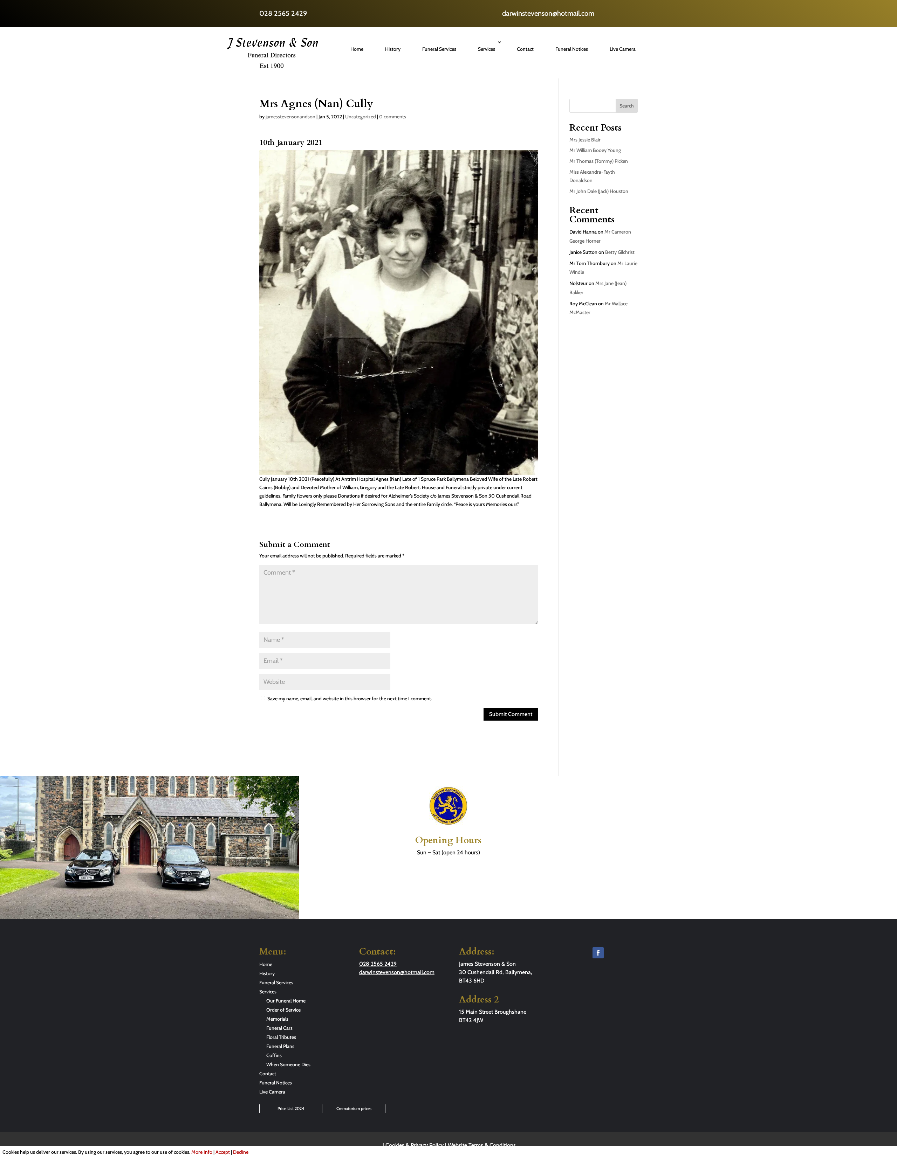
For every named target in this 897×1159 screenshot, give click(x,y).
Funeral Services (439, 49)
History (392, 49)
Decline (240, 1152)
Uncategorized (360, 116)
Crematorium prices (353, 1108)
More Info (201, 1152)
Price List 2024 (291, 1108)
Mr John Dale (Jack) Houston (598, 191)
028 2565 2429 (283, 13)
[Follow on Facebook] (598, 952)
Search (626, 106)
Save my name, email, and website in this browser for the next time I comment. (349, 698)
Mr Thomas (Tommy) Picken (598, 161)
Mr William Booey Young (595, 150)
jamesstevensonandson (290, 116)
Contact (525, 49)
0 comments (392, 116)
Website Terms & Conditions (482, 1145)
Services (486, 49)
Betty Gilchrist (620, 252)
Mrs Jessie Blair (585, 140)
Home (356, 49)
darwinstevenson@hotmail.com (548, 13)
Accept (222, 1152)
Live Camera (623, 49)
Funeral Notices (571, 49)
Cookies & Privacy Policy (414, 1145)
